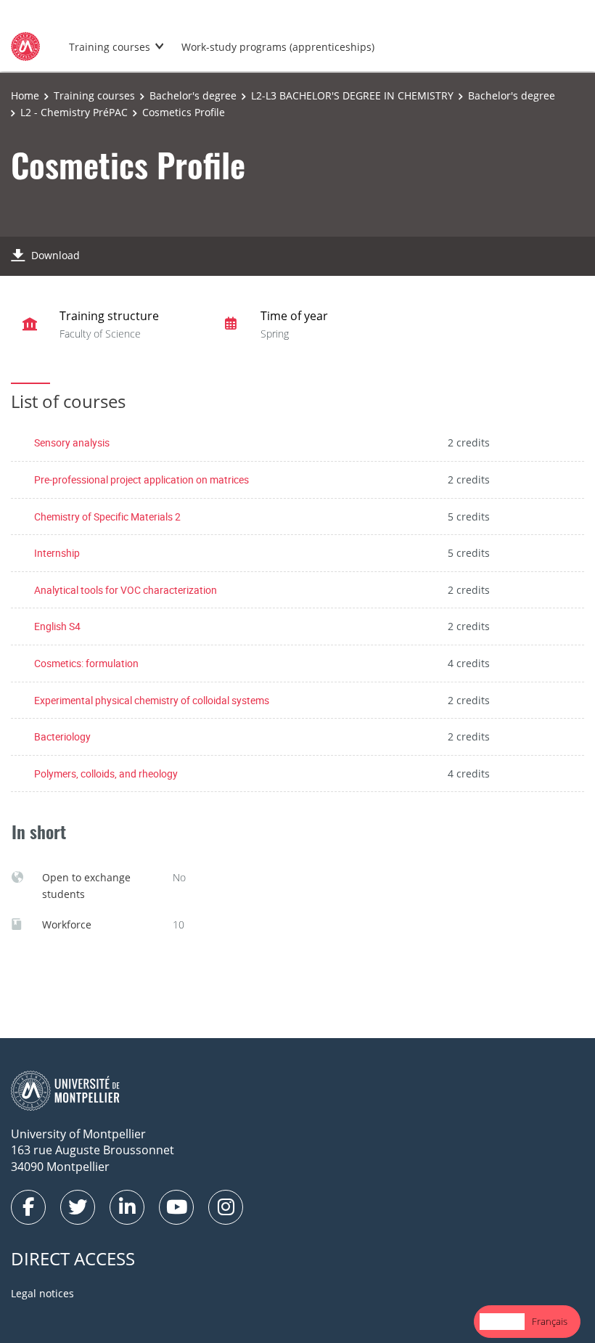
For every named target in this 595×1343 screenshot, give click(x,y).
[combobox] (502, 1321)
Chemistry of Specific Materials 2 (107, 516)
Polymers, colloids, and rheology (106, 773)
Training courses (109, 47)
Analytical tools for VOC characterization (125, 590)
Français (549, 1321)
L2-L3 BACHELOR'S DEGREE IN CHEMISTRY (352, 95)
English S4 (57, 626)
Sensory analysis (72, 442)
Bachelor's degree (193, 95)
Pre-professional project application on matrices (141, 479)
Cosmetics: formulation (86, 663)
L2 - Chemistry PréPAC (74, 112)
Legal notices (42, 1293)
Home (25, 95)
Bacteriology (62, 736)
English (502, 1321)
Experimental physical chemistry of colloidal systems (151, 700)
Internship (57, 553)
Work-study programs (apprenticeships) (277, 47)
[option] (550, 1321)
